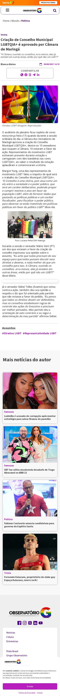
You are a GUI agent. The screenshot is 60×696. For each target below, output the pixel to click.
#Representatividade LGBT (40, 333)
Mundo (15, 20)
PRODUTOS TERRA (48, 3)
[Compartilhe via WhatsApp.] (22, 75)
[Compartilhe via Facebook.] (26, 75)
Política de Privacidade (27, 693)
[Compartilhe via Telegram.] (34, 75)
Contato (40, 693)
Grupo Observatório (16, 655)
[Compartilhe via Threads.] (30, 75)
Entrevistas (12, 641)
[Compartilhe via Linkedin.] (38, 75)
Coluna (10, 636)
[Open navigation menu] (7, 10)
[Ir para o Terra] (8, 2)
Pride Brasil (12, 651)
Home (6, 20)
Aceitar (30, 686)
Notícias (10, 632)
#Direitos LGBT (11, 333)
